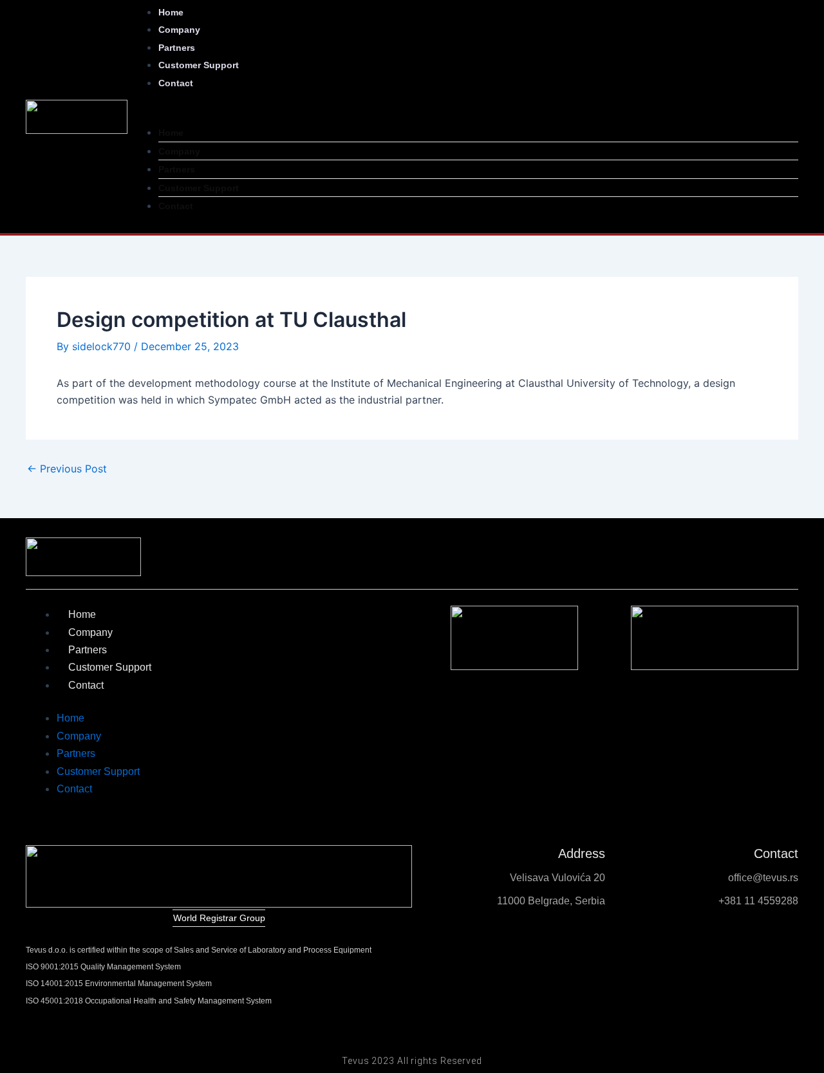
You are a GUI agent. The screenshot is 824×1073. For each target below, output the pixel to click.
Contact (175, 83)
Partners (176, 169)
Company (179, 151)
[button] (462, 115)
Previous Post (67, 468)
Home (170, 132)
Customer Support (198, 65)
